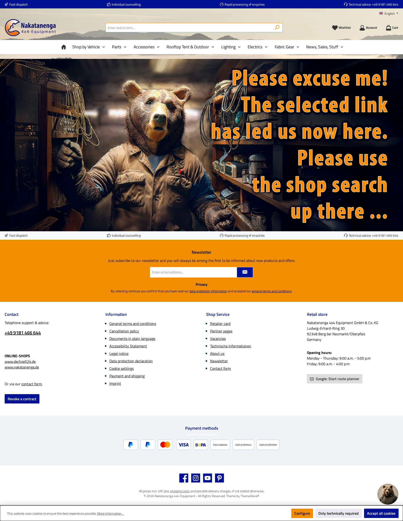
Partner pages (221, 331)
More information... (110, 513)
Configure (302, 513)
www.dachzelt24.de (20, 361)
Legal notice (119, 353)
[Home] (65, 47)
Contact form (220, 368)
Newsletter (219, 361)
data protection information (208, 291)
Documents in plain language (132, 338)
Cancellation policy (124, 331)
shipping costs (180, 491)
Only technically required (338, 513)
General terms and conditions (132, 323)
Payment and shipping (127, 376)
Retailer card (220, 323)
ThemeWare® (249, 495)
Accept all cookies (381, 513)
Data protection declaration (131, 361)
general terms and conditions (272, 291)
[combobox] (188, 27)
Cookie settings (121, 368)
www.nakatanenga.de (22, 367)
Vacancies (218, 338)
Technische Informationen (230, 346)
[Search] (277, 27)
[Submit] (245, 272)
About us (217, 353)
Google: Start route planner (337, 379)
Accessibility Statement (128, 346)
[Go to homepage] (30, 27)
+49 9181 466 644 (385, 4)
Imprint (115, 383)
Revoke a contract (22, 399)
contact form (31, 384)
